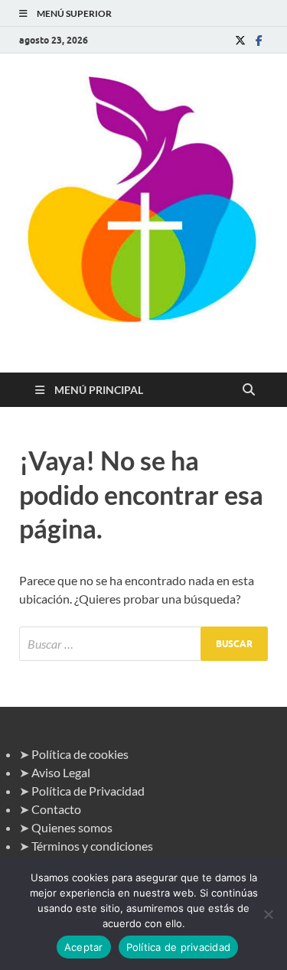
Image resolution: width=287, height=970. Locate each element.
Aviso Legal (60, 772)
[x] (240, 40)
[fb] (258, 40)
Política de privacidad (178, 947)
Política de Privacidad (88, 790)
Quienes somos (72, 827)
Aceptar (83, 947)
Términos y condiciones (92, 845)
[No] (268, 914)
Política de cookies (80, 754)
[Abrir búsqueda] (248, 390)
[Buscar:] (143, 644)
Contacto (56, 809)
